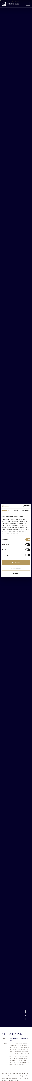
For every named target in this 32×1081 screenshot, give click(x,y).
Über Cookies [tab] (26, 510)
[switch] (27, 544)
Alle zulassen (16, 562)
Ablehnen (16, 573)
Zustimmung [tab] (5, 510)
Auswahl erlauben (16, 568)
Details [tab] (16, 510)
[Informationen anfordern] (24, 3)
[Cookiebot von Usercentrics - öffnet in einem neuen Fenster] (23, 506)
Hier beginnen (25, 1015)
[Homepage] (10, 4)
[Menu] (28, 4)
